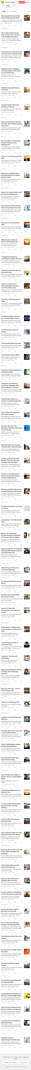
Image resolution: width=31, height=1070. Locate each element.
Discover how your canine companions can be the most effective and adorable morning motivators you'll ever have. (11, 75)
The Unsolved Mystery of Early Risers (11, 582)
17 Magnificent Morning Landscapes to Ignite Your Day (11, 258)
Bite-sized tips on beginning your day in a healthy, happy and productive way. (11, 914)
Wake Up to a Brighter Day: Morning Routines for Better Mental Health (10, 175)
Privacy (16, 1057)
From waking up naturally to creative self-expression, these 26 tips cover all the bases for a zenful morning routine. (11, 161)
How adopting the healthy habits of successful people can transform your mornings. (11, 417)
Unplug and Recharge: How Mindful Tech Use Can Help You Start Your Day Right (10, 460)
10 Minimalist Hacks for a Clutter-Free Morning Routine (11, 400)
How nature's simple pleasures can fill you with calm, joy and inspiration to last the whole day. (11, 304)
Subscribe (21, 2)
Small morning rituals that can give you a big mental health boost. (10, 180)
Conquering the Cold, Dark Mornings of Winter (10, 106)
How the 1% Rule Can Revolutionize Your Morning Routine (10, 610)
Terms (20, 1057)
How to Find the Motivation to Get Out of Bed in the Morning (11, 1008)
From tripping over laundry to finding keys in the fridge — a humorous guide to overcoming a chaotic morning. (11, 647)
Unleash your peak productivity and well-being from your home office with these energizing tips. (11, 128)
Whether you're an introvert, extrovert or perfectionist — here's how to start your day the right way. (11, 290)
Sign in (27, 2)
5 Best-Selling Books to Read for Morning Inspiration (10, 745)
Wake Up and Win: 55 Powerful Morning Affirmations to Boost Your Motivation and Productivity (11, 551)
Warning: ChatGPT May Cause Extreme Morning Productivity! (11, 490)
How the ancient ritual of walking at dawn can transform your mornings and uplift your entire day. (11, 227)
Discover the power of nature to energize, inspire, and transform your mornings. (11, 480)
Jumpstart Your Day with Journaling (9, 657)
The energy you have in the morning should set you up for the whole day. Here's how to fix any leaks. (11, 927)
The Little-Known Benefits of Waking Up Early (11, 1022)
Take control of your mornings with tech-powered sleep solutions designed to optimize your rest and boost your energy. (11, 197)
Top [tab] (8, 11)
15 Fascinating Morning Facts (11, 343)
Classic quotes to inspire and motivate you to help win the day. (11, 968)
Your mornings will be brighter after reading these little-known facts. (11, 346)
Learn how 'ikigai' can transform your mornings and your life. (11, 824)
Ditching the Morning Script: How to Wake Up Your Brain (10, 17)
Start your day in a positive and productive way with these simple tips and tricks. (11, 1042)
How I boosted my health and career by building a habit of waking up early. (11, 954)
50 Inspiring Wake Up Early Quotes (10, 964)
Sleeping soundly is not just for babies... (9, 781)
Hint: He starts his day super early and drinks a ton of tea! (11, 599)
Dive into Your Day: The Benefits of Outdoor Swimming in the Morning (11, 428)
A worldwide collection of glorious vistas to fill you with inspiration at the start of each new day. (10, 261)
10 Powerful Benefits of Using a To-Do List (11, 507)
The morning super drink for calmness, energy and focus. (9, 244)
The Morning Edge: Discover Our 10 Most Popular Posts (10, 317)
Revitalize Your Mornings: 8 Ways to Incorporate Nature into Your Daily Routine (10, 476)
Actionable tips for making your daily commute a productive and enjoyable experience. (11, 390)
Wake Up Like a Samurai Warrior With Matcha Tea (9, 241)
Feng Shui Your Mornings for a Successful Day (11, 271)
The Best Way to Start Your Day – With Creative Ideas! (11, 732)
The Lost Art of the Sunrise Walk (10, 224)
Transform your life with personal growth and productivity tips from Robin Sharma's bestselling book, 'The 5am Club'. (11, 540)
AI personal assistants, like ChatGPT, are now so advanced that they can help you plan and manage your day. (11, 494)
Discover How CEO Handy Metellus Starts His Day (9, 879)
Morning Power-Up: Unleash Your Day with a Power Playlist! (11, 446)
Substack (7, 1066)
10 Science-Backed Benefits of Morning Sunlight (11, 371)
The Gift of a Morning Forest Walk (10, 300)
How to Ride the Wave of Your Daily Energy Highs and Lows (11, 206)
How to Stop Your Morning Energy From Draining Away (10, 923)
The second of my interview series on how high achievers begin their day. (11, 762)
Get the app (23, 1062)
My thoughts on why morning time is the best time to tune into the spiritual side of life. (11, 795)
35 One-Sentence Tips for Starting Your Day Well (10, 910)
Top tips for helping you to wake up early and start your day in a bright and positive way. (11, 1012)
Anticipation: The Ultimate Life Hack (11, 521)
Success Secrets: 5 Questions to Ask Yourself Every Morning (11, 893)
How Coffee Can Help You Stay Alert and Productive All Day (11, 833)
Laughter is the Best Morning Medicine (11, 718)
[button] (2, 5)
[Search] (28, 11)
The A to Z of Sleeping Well (10, 702)
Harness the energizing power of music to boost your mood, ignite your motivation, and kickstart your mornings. (11, 449)
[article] (15, 20)
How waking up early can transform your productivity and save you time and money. (11, 1025)
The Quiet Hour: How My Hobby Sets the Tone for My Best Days (11, 53)
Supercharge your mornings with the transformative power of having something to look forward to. (11, 524)
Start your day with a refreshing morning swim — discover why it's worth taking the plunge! (10, 432)
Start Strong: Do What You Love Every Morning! (10, 568)
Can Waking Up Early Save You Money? (11, 937)
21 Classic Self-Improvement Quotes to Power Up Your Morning (11, 805)
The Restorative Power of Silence (9, 331)
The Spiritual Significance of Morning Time (10, 791)
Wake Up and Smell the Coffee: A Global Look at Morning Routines (11, 671)
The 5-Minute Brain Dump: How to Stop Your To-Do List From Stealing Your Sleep (10, 35)
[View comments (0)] (9, 25)
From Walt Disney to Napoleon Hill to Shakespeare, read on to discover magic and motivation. (11, 810)
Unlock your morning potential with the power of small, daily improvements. (11, 615)
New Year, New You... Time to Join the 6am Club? (10, 689)
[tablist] (9, 11)
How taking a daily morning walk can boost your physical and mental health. (11, 985)
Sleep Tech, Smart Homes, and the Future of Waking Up (11, 193)
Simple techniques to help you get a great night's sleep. (11, 870)
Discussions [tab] (13, 11)
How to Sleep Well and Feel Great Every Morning (10, 866)
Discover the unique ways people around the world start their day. (10, 676)
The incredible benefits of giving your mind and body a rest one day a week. (11, 856)
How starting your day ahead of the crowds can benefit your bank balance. (11, 941)
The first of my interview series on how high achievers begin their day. (11, 883)
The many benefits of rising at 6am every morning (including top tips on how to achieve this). (11, 693)
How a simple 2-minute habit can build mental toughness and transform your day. (10, 357)
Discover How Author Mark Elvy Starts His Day (10, 596)
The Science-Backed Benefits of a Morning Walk (11, 981)
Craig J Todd (8, 23)
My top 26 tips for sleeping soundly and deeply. (11, 705)
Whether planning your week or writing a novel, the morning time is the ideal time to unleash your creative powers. (11, 735)
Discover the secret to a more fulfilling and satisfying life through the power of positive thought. (11, 555)
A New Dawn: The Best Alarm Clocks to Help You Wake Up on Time (11, 629)
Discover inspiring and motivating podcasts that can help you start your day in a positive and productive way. (11, 998)
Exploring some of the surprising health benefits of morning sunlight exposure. (11, 374)
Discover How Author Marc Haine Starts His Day (10, 759)
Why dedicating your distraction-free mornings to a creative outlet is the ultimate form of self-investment (11, 56)
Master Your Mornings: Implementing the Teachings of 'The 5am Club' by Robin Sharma (11, 535)
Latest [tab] (3, 11)
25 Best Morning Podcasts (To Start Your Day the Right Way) (11, 995)
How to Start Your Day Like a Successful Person (10, 413)
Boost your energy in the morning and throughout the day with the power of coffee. (10, 837)
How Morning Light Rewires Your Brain (10, 89)
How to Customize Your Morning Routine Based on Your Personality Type (10, 286)
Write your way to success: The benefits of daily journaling (9, 661)
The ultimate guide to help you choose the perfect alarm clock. (9, 634)
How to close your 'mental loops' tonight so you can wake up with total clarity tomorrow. (11, 39)
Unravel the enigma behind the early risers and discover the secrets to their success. (11, 586)
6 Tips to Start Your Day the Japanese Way (10, 820)
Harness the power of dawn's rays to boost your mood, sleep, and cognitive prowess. (11, 92)
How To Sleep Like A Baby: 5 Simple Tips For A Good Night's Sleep (11, 776)
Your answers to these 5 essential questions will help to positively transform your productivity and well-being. (11, 897)
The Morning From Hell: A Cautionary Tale (9, 643)
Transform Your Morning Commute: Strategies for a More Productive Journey (10, 385)
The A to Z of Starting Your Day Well (11, 157)
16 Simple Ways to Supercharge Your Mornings (10, 1039)
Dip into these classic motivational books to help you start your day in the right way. (10, 749)
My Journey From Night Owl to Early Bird (11, 950)
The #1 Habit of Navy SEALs (10, 355)
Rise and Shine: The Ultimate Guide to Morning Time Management (10, 143)
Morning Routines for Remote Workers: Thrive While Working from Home (11, 124)
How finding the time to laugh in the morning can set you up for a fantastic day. (11, 722)
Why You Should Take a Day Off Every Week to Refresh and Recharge (11, 851)
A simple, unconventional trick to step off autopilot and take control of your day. (11, 20)
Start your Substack (11, 1062)
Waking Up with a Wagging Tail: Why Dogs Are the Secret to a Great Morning (11, 71)
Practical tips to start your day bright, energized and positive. (11, 109)
